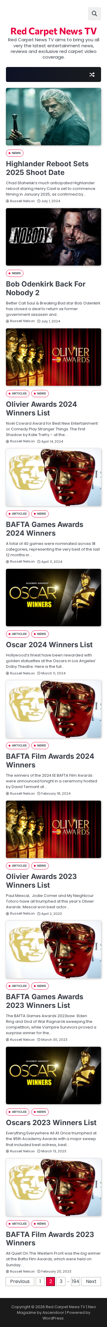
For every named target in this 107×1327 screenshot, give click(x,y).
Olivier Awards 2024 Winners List (41, 408)
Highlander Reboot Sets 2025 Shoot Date (47, 168)
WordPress (53, 1318)
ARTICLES (19, 393)
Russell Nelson (22, 201)
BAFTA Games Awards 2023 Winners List (44, 1001)
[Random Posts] (91, 74)
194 (75, 1281)
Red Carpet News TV (53, 30)
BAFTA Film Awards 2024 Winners (50, 760)
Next (91, 1281)
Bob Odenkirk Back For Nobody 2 (46, 288)
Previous (20, 1281)
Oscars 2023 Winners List (51, 1122)
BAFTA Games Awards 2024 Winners (44, 528)
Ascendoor (53, 1312)
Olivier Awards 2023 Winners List (41, 880)
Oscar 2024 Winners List (49, 644)
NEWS (16, 153)
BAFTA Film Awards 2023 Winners (50, 1238)
